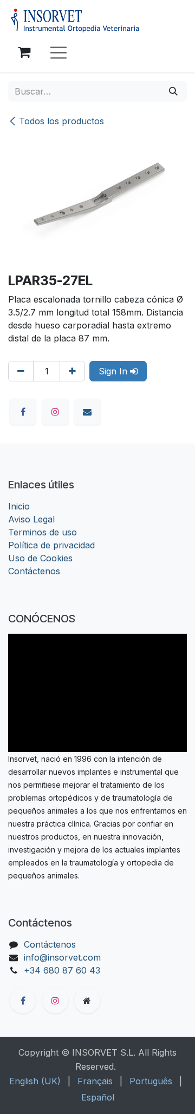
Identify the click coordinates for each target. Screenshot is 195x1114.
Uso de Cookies (40, 558)
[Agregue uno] (72, 371)
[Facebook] (23, 412)
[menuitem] (35, 1081)
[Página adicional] (87, 1001)
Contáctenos (34, 571)
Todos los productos (61, 121)
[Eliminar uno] (21, 371)
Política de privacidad (51, 545)
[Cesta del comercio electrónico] (24, 52)
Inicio (19, 506)
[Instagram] (55, 412)
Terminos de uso (42, 532)
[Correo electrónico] (87, 412)
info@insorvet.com (62, 957)
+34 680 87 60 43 (62, 970)
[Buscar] (173, 91)
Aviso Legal (31, 519)
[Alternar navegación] (58, 53)
